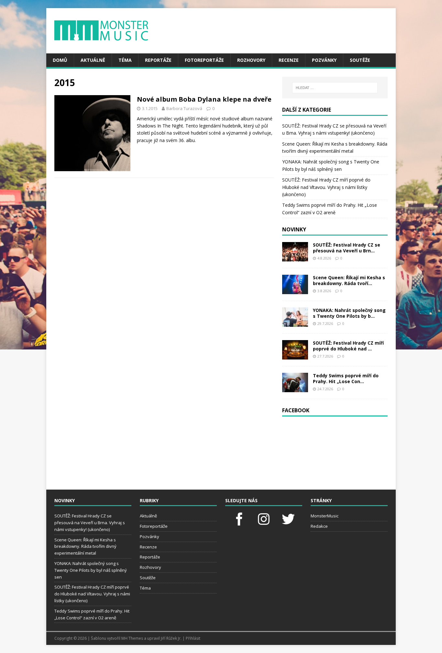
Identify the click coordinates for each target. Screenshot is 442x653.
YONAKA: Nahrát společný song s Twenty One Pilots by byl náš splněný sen (90, 570)
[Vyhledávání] (334, 87)
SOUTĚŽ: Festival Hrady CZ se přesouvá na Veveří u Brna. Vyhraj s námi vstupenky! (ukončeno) (89, 522)
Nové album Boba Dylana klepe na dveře (204, 99)
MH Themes (132, 638)
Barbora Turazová (184, 108)
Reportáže (158, 60)
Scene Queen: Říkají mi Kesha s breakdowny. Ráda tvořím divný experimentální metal (85, 546)
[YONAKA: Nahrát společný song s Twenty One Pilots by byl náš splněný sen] (295, 323)
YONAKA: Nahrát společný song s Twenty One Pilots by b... (349, 313)
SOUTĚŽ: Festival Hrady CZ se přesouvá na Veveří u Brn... (346, 248)
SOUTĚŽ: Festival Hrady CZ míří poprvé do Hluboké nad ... (348, 346)
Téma (125, 60)
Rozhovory (251, 60)
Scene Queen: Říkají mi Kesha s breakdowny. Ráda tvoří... (349, 280)
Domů (60, 60)
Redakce (319, 526)
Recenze (289, 60)
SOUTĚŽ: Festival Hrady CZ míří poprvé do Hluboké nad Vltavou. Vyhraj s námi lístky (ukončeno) (326, 187)
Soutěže (360, 60)
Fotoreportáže (204, 60)
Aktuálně (93, 60)
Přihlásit (193, 638)
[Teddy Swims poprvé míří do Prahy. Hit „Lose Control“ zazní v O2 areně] (295, 388)
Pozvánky (324, 60)
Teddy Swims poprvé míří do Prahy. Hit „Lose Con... (346, 378)
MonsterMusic (324, 516)
